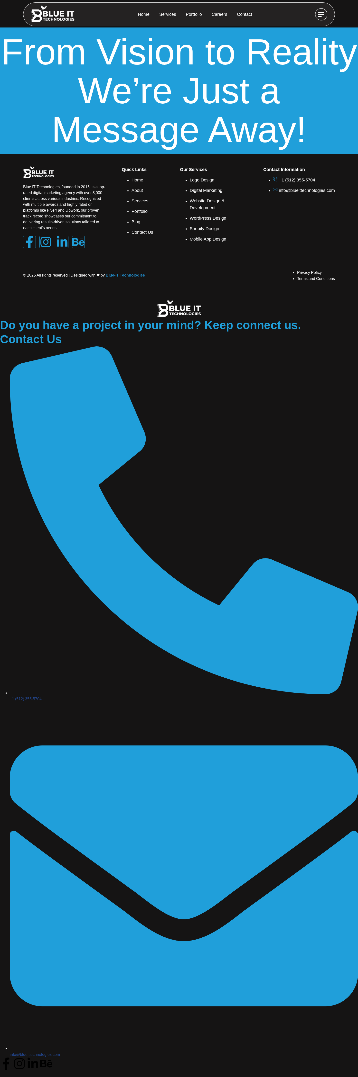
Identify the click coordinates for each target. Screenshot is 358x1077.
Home (144, 14)
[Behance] (78, 242)
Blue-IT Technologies (125, 275)
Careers (219, 14)
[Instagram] (45, 242)
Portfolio (194, 14)
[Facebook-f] (29, 242)
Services (167, 14)
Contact (244, 14)
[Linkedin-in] (62, 242)
